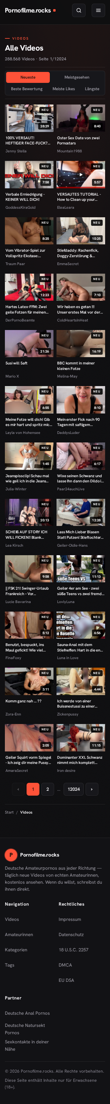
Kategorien (16, 950)
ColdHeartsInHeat (72, 320)
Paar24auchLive (71, 489)
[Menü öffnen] (98, 10)
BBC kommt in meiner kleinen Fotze (76, 365)
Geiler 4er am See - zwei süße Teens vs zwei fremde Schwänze (80, 591)
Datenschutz (71, 935)
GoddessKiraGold (20, 207)
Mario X (12, 376)
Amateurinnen (19, 935)
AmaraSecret (17, 770)
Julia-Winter (16, 489)
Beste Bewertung (26, 88)
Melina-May (67, 376)
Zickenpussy (68, 714)
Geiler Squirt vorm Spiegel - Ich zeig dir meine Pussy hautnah (28, 760)
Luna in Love (68, 657)
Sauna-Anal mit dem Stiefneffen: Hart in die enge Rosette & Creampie (81, 647)
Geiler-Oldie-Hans (72, 545)
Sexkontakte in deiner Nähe (28, 1045)
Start (9, 812)
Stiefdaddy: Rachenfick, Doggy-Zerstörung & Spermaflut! (77, 253)
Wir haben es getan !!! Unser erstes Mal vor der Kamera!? (78, 309)
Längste (92, 88)
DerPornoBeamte (20, 320)
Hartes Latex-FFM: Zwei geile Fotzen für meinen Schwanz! (26, 309)
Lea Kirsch (14, 545)
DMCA (65, 965)
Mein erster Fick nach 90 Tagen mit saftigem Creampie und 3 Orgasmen (80, 422)
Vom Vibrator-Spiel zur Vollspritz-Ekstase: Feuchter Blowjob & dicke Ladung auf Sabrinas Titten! (28, 253)
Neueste (27, 77)
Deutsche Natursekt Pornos (28, 1029)
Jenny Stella (16, 151)
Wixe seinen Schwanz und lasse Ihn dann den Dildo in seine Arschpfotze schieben (80, 478)
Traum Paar (15, 263)
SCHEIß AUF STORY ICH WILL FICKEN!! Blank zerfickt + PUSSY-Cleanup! (28, 534)
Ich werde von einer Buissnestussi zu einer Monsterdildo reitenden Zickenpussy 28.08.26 (77, 703)
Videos (12, 919)
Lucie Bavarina (18, 601)
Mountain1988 (69, 151)
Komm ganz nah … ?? (24, 701)
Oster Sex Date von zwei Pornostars (78, 140)
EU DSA (66, 980)
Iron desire (66, 770)
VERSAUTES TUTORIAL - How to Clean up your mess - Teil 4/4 (79, 197)
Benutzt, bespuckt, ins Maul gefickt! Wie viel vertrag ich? (25, 647)
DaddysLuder (68, 432)
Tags (9, 965)
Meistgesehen (77, 77)
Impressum (70, 919)
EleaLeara (65, 207)
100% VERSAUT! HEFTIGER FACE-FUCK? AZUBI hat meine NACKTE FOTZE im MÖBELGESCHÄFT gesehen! (28, 140)
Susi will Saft (17, 363)
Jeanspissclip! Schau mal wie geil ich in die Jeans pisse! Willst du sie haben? (28, 478)
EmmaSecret (68, 263)
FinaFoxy (13, 657)
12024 (74, 789)
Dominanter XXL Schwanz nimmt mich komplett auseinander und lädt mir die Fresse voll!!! (79, 760)
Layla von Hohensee (23, 432)
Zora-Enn (13, 714)
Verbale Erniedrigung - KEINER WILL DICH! (25, 197)
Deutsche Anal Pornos (28, 1015)
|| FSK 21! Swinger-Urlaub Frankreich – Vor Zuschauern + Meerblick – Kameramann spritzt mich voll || (28, 591)
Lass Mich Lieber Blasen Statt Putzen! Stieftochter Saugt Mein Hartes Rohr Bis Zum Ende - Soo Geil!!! (80, 534)
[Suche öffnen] (79, 10)
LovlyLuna (66, 601)
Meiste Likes (64, 88)
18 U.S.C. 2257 (73, 950)
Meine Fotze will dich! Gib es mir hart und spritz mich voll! (29, 422)
